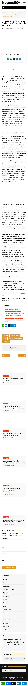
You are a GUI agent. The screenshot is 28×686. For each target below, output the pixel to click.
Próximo (21, 355)
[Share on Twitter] (14, 59)
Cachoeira (6, 335)
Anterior (6, 355)
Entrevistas (6, 596)
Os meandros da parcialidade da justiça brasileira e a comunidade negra (14, 319)
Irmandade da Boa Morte (16, 338)
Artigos (16, 28)
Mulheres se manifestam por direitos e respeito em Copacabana (12, 490)
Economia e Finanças (8, 589)
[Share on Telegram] (20, 59)
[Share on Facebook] (11, 59)
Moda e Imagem (7, 609)
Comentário (5, 538)
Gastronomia (6, 603)
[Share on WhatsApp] (8, 59)
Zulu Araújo (6, 341)
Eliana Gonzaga (15, 335)
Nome (3, 547)
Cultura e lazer (7, 586)
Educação (5, 593)
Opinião (5, 613)
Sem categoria (6, 619)
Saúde (4, 616)
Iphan (5, 338)
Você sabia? (6, 629)
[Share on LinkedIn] (17, 59)
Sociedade (20, 28)
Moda (4, 606)
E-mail (4, 553)
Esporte (5, 599)
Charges (5, 582)
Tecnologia (6, 626)
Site (3, 560)
